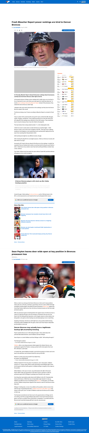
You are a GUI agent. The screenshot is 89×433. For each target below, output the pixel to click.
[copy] (22, 30)
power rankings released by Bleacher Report (28, 103)
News (13, 1)
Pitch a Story (30, 424)
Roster (33, 1)
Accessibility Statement (33, 426)
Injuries (38, 1)
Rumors (18, 1)
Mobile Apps (71, 422)
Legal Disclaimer (18, 426)
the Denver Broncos (34, 194)
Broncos (39, 380)
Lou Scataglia (16, 27)
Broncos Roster (21, 413)
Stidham (16, 345)
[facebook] (77, 1)
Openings (29, 422)
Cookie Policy (71, 424)
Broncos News (21, 242)
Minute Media (7, 429)
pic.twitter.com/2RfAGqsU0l (21, 358)
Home (15, 242)
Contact (45, 422)
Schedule (23, 1)
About (15, 422)
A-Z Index (46, 426)
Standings (28, 1)
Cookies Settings (59, 426)
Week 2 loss (46, 306)
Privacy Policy (47, 424)
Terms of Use (58, 424)
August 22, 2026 (31, 342)
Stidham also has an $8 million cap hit (42, 388)
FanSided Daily (17, 424)
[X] (80, 1)
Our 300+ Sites (58, 422)
